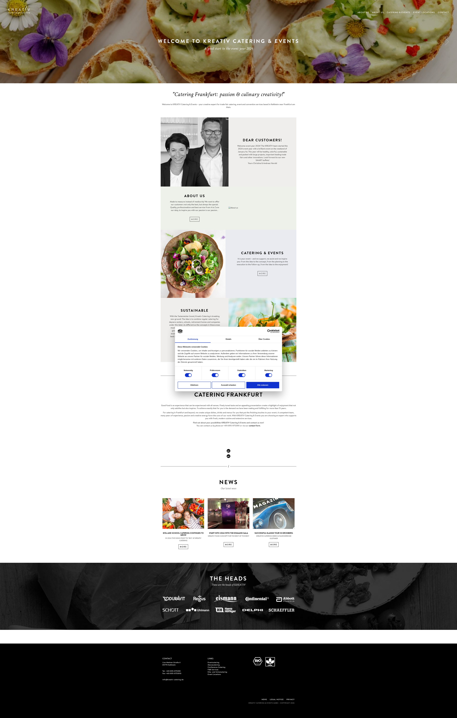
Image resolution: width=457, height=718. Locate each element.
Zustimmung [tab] (193, 339)
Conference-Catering (216, 667)
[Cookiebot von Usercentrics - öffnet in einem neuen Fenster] (269, 331)
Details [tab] (228, 339)
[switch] (215, 375)
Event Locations (424, 13)
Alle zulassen (262, 385)
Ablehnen (194, 385)
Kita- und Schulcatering (217, 672)
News (264, 700)
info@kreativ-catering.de (173, 680)
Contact (443, 13)
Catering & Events (398, 13)
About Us (363, 13)
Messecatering (214, 665)
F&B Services (213, 670)
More (194, 220)
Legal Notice (277, 700)
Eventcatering (213, 662)
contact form (254, 426)
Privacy (290, 700)
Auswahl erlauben (228, 385)
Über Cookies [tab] (264, 339)
